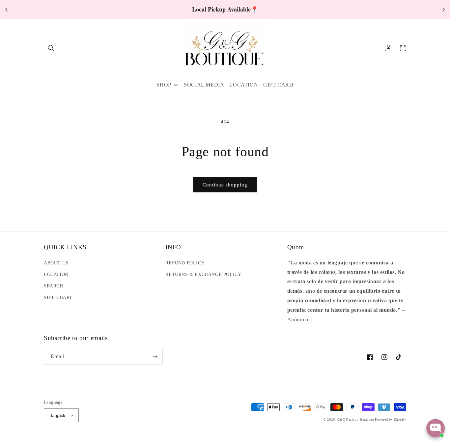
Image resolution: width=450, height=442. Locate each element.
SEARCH (53, 285)
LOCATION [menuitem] (243, 84)
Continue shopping (225, 184)
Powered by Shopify (390, 419)
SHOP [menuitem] (163, 84)
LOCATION (56, 274)
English (58, 415)
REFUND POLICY (185, 262)
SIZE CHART (58, 297)
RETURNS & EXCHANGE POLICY (203, 274)
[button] (51, 48)
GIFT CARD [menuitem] (278, 84)
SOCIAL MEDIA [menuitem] (204, 84)
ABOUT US (56, 262)
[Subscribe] (155, 356)
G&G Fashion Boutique (355, 419)
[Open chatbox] (435, 428)
